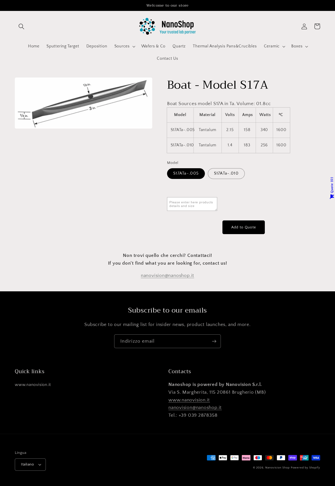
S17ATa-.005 (186, 173)
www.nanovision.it (33, 385)
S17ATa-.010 (226, 173)
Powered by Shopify (305, 467)
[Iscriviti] (214, 341)
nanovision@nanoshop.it (167, 275)
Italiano (27, 464)
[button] (21, 26)
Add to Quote (243, 227)
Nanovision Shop (277, 467)
